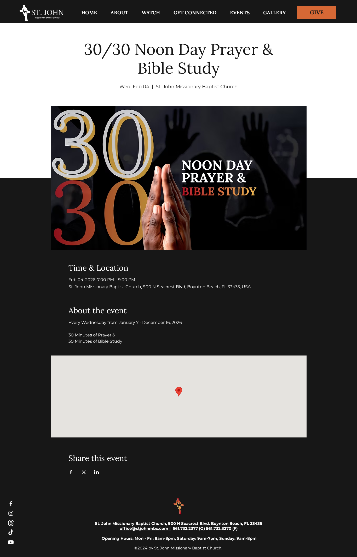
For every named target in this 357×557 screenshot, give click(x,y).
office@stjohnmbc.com (144, 528)
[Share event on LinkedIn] (96, 472)
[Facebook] (11, 503)
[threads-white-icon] (11, 523)
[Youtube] (11, 542)
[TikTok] (11, 532)
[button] (195, 12)
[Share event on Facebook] (70, 472)
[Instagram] (11, 513)
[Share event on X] (83, 472)
